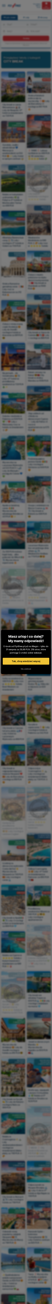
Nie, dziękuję (26, 668)
